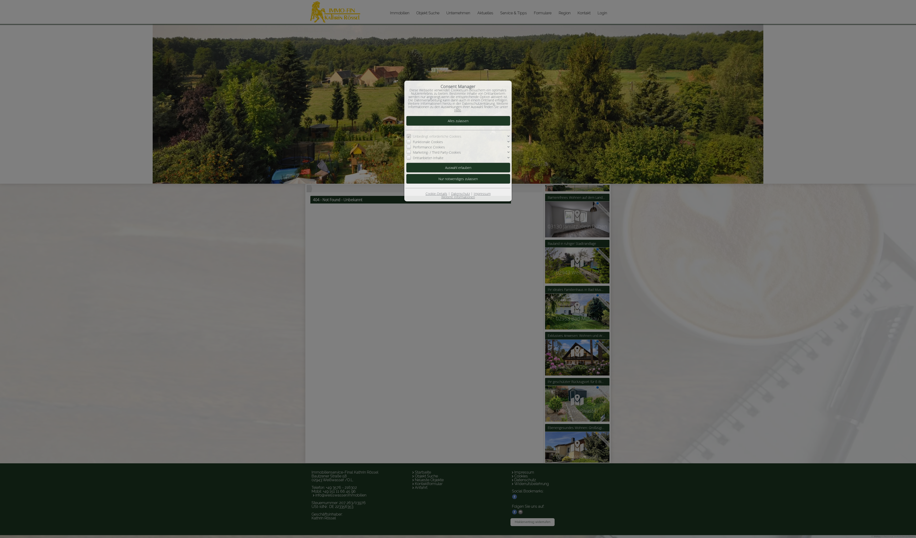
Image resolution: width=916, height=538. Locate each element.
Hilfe (457, 110)
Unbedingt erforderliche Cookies (437, 136)
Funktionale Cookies (428, 142)
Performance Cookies (429, 147)
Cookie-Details (436, 193)
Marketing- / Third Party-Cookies (437, 152)
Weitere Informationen (458, 197)
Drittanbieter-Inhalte (428, 158)
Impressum (482, 193)
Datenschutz (460, 193)
